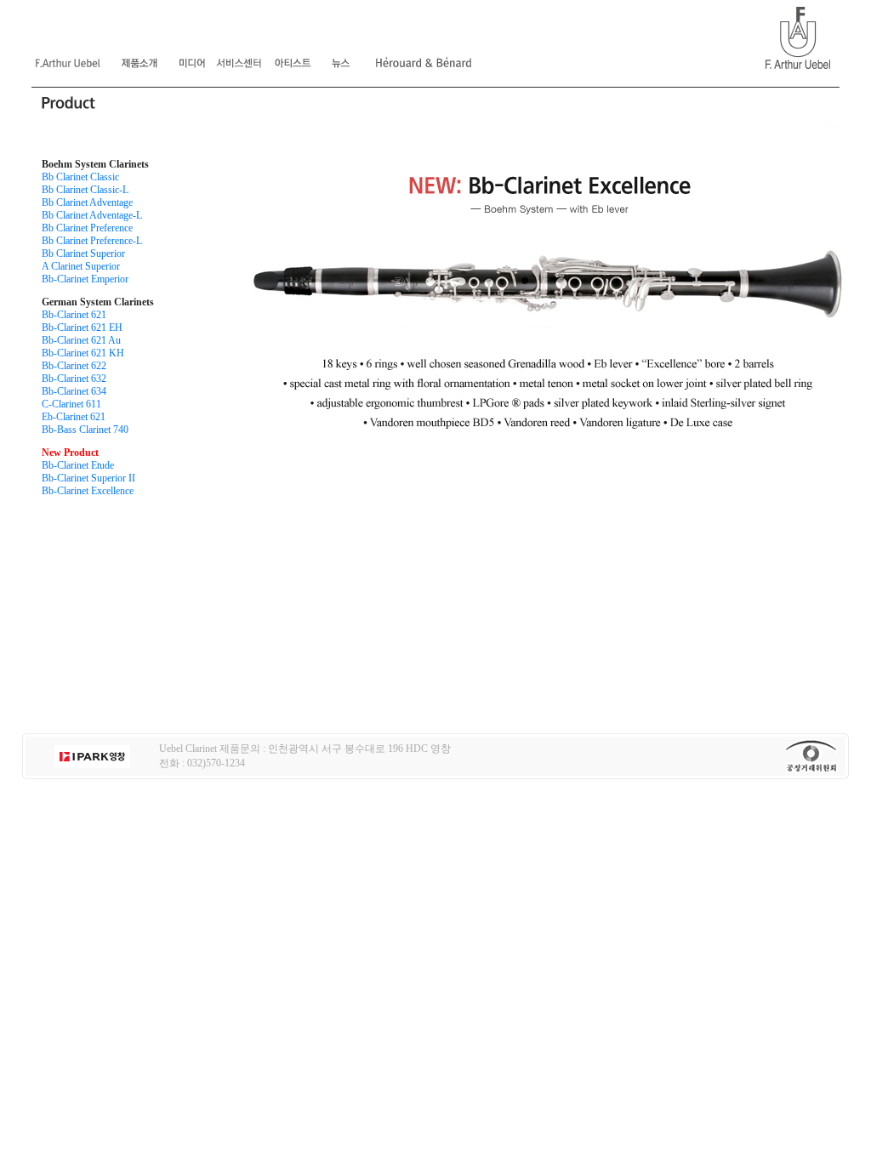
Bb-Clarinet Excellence (88, 491)
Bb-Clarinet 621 (74, 315)
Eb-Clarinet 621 (73, 417)
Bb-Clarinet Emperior (85, 279)
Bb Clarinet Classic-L (85, 190)
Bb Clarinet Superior (83, 253)
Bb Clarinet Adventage (87, 202)
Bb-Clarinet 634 (74, 391)
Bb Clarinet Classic (80, 177)
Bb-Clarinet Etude (78, 465)
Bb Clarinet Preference (87, 228)
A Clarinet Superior (81, 266)
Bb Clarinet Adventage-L (92, 215)
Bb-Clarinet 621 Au (81, 340)
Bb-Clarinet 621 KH (83, 353)
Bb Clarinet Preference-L (92, 241)
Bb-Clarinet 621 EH (82, 327)
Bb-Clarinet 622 (74, 366)
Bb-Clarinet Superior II (88, 478)
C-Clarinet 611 (71, 404)
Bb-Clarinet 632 (74, 378)
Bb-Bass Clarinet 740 (85, 430)
